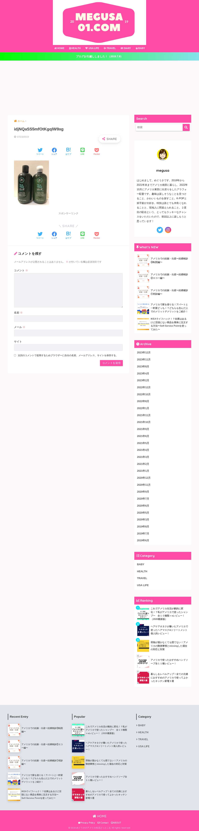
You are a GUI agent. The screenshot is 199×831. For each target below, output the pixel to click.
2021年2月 (143, 464)
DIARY (127, 48)
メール (19, 327)
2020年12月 (144, 477)
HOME (60, 48)
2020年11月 (144, 484)
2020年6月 (143, 505)
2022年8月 (143, 401)
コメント (21, 270)
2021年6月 (143, 436)
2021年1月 (143, 470)
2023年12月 (144, 352)
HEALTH (76, 48)
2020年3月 (143, 519)
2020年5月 (143, 512)
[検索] (186, 127)
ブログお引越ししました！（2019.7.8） (99, 56)
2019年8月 (143, 526)
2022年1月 (143, 408)
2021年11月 (144, 415)
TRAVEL (111, 48)
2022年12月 (144, 387)
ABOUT (117, 823)
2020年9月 (143, 491)
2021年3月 (143, 457)
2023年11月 (144, 359)
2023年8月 (143, 366)
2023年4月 (143, 373)
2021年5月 (143, 443)
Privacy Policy (87, 823)
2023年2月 (143, 380)
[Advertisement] (99, 87)
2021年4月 (143, 450)
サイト (18, 341)
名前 (18, 312)
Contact (104, 823)
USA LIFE (93, 48)
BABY (141, 48)
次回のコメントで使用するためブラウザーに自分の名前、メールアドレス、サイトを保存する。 (68, 355)
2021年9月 (143, 429)
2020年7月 (143, 498)
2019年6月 (143, 540)
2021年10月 (144, 422)
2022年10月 (144, 394)
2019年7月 (143, 533)
